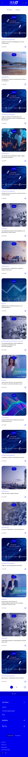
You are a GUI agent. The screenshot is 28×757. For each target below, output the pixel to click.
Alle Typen (18, 9)
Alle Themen (9, 9)
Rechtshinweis (4, 747)
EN (5, 752)
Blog (3, 714)
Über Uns (4, 726)
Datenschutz (3, 744)
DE (2, 752)
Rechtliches (5, 720)
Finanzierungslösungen (8, 711)
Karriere (4, 707)
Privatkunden (18, 735)
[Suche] (2, 3)
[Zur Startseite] (14, 3)
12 (16, 687)
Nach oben (14, 693)
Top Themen (5, 702)
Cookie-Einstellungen (5, 749)
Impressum (3, 742)
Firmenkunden (10, 735)
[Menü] (26, 3)
